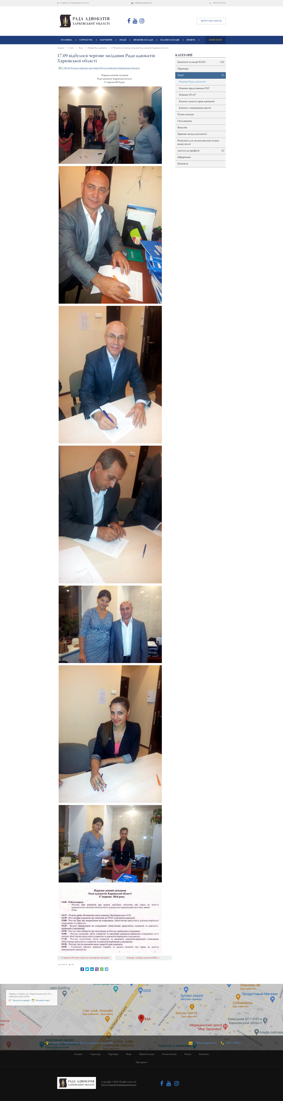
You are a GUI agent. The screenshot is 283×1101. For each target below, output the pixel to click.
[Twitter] (87, 969)
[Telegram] (106, 969)
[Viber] (97, 969)
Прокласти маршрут (21, 1001)
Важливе (182, 127)
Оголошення (184, 121)
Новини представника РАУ (194, 88)
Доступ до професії (200, 151)
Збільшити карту (42, 1001)
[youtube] (135, 22)
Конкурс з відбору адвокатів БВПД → (143, 958)
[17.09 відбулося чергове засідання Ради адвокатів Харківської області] (99, 68)
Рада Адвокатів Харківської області (118, 1085)
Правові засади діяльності (192, 134)
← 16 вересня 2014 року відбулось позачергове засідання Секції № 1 (85, 958)
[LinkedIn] (92, 969)
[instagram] (142, 22)
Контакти (182, 164)
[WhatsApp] (101, 969)
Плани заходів (185, 114)
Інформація (184, 157)
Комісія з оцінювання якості (195, 108)
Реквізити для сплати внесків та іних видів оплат (198, 143)
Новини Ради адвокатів (192, 82)
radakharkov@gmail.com (205, 1043)
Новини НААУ (187, 95)
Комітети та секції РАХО (200, 62)
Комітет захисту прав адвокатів (197, 101)
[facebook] (128, 22)
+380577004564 (233, 1043)
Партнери (183, 69)
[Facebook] (82, 969)
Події (200, 75)
